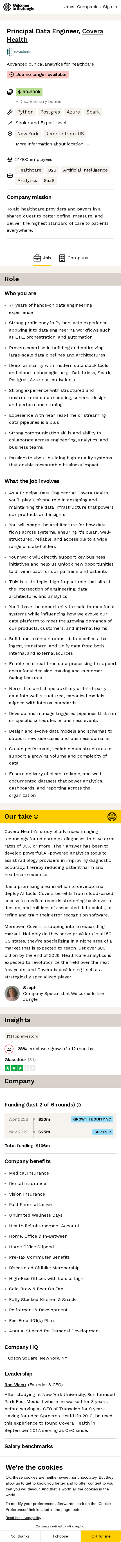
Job (47, 257)
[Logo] (18, 7)
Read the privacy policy (23, 1518)
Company (78, 257)
